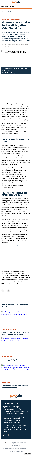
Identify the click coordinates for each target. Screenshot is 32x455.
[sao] (16, 396)
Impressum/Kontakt (19, 442)
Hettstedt (16, 415)
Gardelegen (7, 411)
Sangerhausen (8, 424)
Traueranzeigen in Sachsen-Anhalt (15, 448)
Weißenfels (7, 427)
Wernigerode (18, 427)
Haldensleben (8, 413)
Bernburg (16, 406)
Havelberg (7, 415)
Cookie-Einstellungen (15, 451)
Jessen (23, 415)
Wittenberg (7, 429)
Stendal (14, 426)
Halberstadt (24, 411)
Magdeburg (20, 417)
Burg (18, 408)
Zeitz (24, 429)
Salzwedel (17, 422)
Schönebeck (19, 424)
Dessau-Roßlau (9, 410)
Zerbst (6, 431)
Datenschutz (15, 445)
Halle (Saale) (19, 413)
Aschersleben (7, 406)
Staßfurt (6, 426)
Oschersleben (8, 420)
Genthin (16, 411)
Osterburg (18, 420)
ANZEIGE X (27, 454)
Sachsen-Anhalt (7, 7)
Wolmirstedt (17, 429)
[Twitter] (4, 435)
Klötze (6, 417)
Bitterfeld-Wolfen (9, 408)
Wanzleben (22, 426)
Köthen (12, 417)
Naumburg (16, 419)
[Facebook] (9, 435)
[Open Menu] (2, 3)
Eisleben (18, 410)
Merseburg (7, 419)
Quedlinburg (8, 422)
